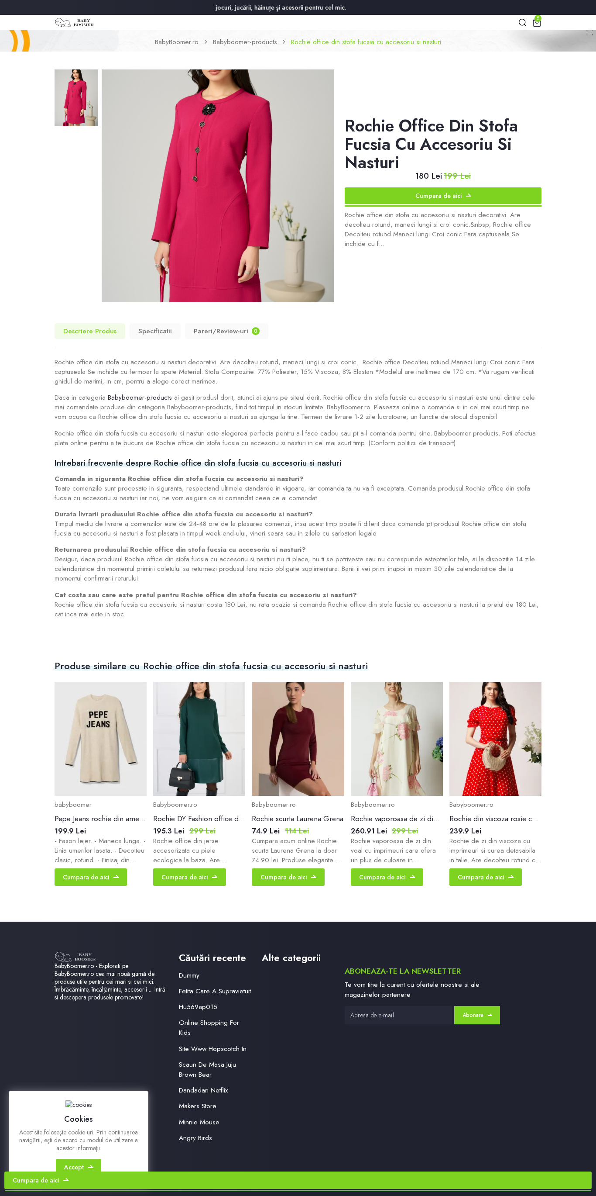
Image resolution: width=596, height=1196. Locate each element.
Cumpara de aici (438, 195)
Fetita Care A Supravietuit (215, 991)
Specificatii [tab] (155, 331)
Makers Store (197, 1106)
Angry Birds (195, 1138)
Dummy (189, 975)
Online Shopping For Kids (209, 1027)
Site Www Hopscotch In (213, 1049)
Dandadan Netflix (203, 1090)
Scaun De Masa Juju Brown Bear (207, 1069)
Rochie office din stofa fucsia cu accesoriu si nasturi (366, 42)
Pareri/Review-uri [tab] (225, 331)
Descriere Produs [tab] (89, 331)
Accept (74, 1167)
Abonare (472, 1015)
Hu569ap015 (198, 1007)
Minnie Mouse (199, 1122)
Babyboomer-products (245, 42)
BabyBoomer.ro (177, 42)
